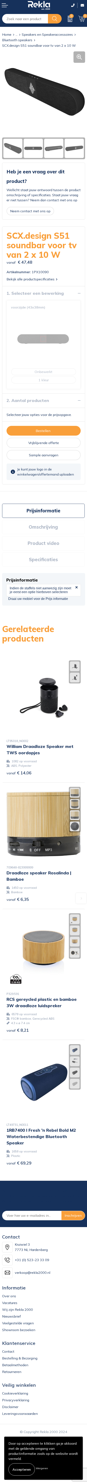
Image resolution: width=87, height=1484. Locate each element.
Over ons (9, 1296)
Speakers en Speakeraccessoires (47, 34)
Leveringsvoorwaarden (20, 1413)
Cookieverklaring (15, 1393)
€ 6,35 (18, 899)
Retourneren (11, 1372)
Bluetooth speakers (17, 40)
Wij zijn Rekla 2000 (17, 1309)
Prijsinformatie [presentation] (43, 511)
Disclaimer (10, 1407)
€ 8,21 (18, 1030)
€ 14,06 (19, 772)
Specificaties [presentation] (43, 559)
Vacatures (9, 1303)
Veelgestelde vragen (18, 1323)
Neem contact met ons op (30, 211)
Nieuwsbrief (11, 1316)
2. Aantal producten (28, 400)
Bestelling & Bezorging (19, 1358)
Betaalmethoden (15, 1365)
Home (6, 34)
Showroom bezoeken (18, 1330)
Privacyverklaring (15, 1400)
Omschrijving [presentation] (43, 527)
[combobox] (25, 18)
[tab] (43, 511)
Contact (8, 1351)
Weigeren (42, 1468)
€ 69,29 (19, 1163)
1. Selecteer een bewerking (35, 293)
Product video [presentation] (43, 543)
